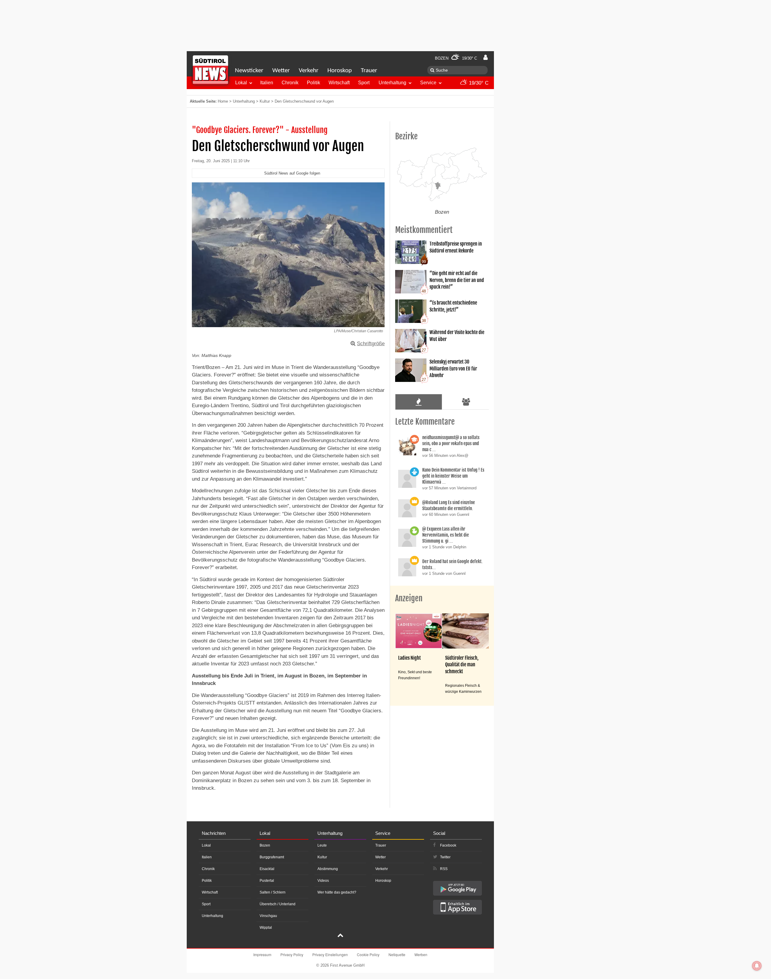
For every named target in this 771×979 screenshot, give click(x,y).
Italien (266, 82)
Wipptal (266, 927)
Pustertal (267, 880)
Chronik (290, 82)
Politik (313, 82)
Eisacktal (267, 869)
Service (428, 82)
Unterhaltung (392, 82)
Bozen (265, 845)
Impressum (262, 954)
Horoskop (339, 70)
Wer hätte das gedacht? (336, 892)
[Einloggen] (485, 57)
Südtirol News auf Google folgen (292, 173)
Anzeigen (409, 598)
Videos (323, 880)
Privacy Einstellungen (330, 954)
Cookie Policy (368, 954)
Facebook (448, 845)
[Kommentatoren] (466, 402)
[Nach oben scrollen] (340, 936)
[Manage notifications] (757, 966)
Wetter (281, 70)
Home (223, 101)
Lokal (241, 82)
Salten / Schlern (273, 892)
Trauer (369, 70)
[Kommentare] (418, 402)
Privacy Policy (291, 954)
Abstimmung (327, 869)
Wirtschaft (339, 82)
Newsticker (249, 70)
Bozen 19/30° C (456, 58)
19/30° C (478, 83)
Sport (364, 82)
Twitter (445, 857)
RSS (444, 869)
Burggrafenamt (272, 857)
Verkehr (308, 70)
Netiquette (397, 954)
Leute (322, 845)
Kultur (265, 101)
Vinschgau (268, 916)
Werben (420, 954)
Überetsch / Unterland (277, 904)
